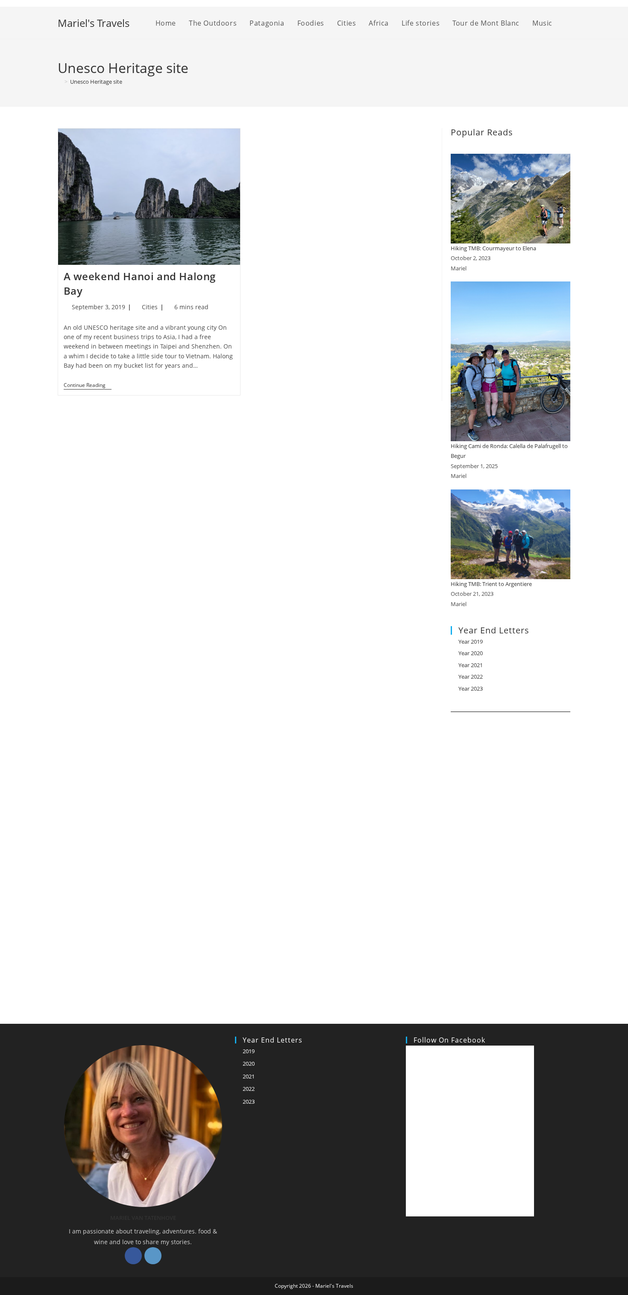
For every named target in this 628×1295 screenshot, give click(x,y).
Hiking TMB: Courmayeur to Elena (493, 248)
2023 (249, 1101)
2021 (249, 1076)
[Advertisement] (510, 857)
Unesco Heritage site (96, 81)
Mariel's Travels (93, 23)
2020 (249, 1063)
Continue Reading (88, 386)
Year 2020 (470, 653)
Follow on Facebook (449, 1040)
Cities (150, 307)
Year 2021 (470, 665)
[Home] (60, 81)
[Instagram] (152, 1255)
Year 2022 (470, 676)
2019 (249, 1051)
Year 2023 (470, 688)
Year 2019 (470, 641)
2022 (249, 1089)
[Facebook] (133, 1255)
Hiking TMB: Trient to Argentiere (491, 584)
